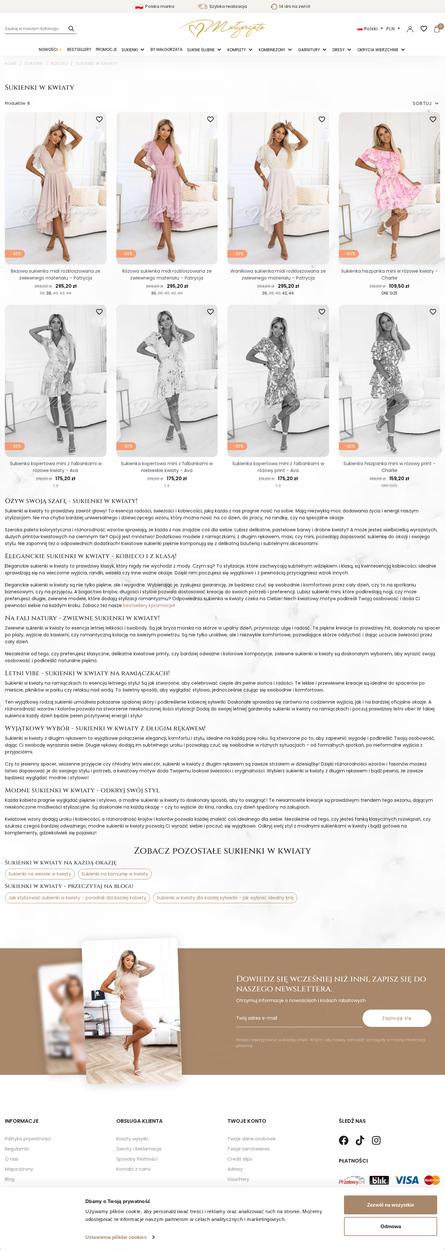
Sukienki (130, 50)
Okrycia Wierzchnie (378, 50)
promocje (162, 605)
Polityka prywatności (28, 1139)
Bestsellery (79, 49)
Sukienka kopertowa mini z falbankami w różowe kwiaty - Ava (56, 467)
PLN (391, 28)
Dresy (339, 50)
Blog (9, 1179)
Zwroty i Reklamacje (139, 1149)
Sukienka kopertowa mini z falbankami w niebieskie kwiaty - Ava (167, 467)
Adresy (235, 1169)
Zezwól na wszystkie (390, 1205)
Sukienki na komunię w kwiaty (114, 874)
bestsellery (135, 605)
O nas (11, 1159)
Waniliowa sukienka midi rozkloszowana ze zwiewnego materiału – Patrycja (278, 274)
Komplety (237, 50)
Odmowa (390, 1226)
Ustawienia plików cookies (116, 1237)
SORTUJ (426, 103)
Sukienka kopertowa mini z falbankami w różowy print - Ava (278, 467)
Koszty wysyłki (132, 1139)
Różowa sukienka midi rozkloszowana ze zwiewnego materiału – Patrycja (167, 274)
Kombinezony (272, 50)
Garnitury (309, 50)
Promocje (106, 49)
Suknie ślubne (201, 50)
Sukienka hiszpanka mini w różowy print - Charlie (389, 467)
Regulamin (17, 1149)
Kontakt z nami (133, 1169)
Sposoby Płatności (137, 1159)
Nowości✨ (51, 49)
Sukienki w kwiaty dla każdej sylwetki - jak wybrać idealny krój (225, 897)
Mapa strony (19, 1169)
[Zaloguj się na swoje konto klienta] (410, 28)
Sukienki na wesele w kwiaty (39, 874)
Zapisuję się (396, 1018)
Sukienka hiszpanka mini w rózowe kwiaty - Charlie (389, 274)
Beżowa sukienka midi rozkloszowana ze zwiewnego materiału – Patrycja (55, 274)
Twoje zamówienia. (248, 1149)
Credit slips (239, 1159)
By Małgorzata (166, 49)
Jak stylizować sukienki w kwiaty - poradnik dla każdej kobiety (77, 897)
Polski (371, 28)
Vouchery (238, 1179)
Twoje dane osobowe (251, 1139)
